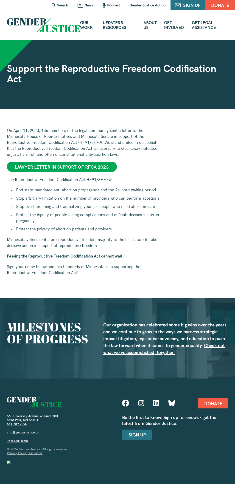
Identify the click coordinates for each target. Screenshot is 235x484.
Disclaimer (35, 453)
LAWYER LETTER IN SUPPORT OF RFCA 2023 (62, 167)
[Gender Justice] (43, 25)
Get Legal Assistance (204, 25)
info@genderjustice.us (23, 432)
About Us (150, 25)
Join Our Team (17, 441)
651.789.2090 (17, 424)
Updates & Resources (114, 25)
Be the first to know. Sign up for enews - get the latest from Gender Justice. (169, 420)
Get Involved (174, 25)
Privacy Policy (17, 453)
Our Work (86, 25)
